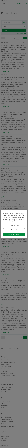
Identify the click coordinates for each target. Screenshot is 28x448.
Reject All (14, 230)
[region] (14, 224)
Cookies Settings (14, 225)
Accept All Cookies (14, 234)
